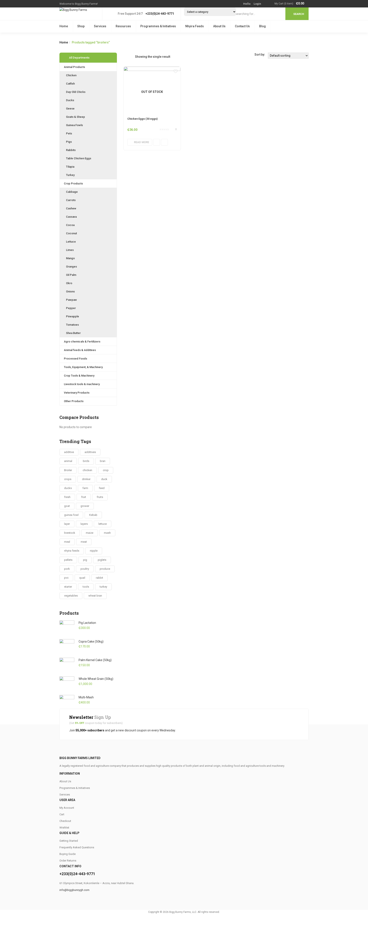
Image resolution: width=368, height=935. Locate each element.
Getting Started (68, 840)
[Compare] (164, 142)
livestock (69, 532)
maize (89, 532)
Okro (69, 283)
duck (104, 479)
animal (68, 461)
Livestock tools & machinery (82, 384)
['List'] (131, 56)
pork (67, 568)
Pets (69, 133)
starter (68, 586)
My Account (66, 807)
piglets (102, 559)
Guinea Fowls (74, 125)
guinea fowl (71, 514)
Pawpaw (71, 299)
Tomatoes (72, 324)
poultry (84, 568)
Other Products (73, 401)
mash (107, 532)
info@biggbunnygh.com (74, 890)
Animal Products (74, 67)
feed (102, 488)
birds (86, 461)
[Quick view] (156, 142)
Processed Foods (75, 358)
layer (67, 523)
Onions (70, 291)
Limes (70, 250)
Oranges (71, 266)
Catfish (70, 83)
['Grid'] (125, 56)
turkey (103, 586)
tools (86, 586)
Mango (70, 258)
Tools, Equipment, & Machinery (83, 367)
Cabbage (72, 191)
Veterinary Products (76, 392)
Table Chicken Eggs (78, 158)
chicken (87, 470)
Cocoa (70, 225)
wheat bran (95, 595)
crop (106, 470)
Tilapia (70, 166)
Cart (61, 814)
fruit (83, 497)
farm (85, 488)
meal (67, 541)
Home (63, 26)
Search (298, 14)
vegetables (71, 595)
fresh (67, 497)
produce (105, 568)
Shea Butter (73, 333)
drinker (86, 479)
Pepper (71, 308)
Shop (81, 26)
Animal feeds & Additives (80, 350)
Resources (123, 26)
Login (257, 3)
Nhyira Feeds (194, 26)
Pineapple (72, 316)
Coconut (71, 233)
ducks (68, 488)
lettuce (102, 523)
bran (102, 461)
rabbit (99, 577)
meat (84, 541)
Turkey (70, 175)
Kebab (93, 514)
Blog (262, 26)
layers (84, 523)
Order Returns (67, 860)
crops (67, 479)
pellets (68, 559)
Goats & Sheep (75, 116)
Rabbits (71, 150)
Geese (70, 108)
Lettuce (71, 241)
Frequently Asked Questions (76, 847)
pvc (66, 577)
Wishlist (64, 827)
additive (69, 452)
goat (67, 506)
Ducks (70, 100)
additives (90, 452)
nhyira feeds (71, 550)
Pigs (69, 141)
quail (82, 577)
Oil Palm (71, 274)
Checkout (65, 821)
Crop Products (73, 183)
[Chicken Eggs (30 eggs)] (152, 69)
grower (84, 506)
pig (85, 559)
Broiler (68, 470)
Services (100, 26)
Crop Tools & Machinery (79, 375)
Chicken (71, 75)
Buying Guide (67, 854)
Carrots (71, 200)
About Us (219, 26)
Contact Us (242, 26)
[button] (292, 3)
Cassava (71, 216)
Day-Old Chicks (75, 92)
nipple (94, 550)
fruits (100, 497)
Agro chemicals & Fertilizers (82, 341)
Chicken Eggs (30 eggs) (142, 118)
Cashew (71, 208)
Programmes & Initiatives (158, 26)
